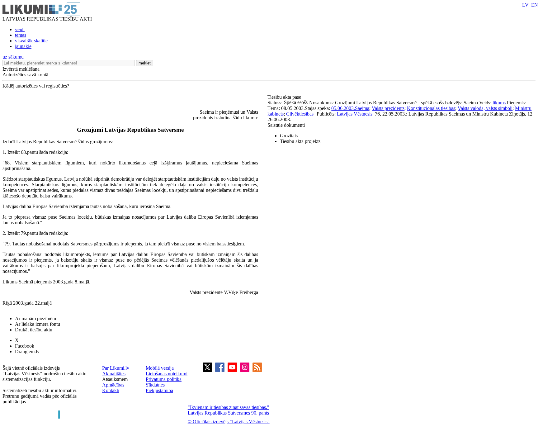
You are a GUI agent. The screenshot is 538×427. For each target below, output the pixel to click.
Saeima (362, 108)
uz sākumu (13, 56)
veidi (20, 29)
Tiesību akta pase (284, 97)
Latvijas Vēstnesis (354, 113)
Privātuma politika (164, 379)
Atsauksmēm (115, 379)
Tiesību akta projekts (300, 141)
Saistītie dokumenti (286, 125)
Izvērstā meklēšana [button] (21, 69)
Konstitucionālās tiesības (431, 108)
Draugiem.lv (27, 351)
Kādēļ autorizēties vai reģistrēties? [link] (35, 85)
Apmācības (113, 384)
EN (534, 4)
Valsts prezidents (388, 108)
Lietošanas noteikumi (166, 373)
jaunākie (23, 46)
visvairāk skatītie (31, 40)
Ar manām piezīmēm (35, 318)
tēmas (20, 35)
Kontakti (110, 390)
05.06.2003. (343, 108)
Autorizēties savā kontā (25, 74)
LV (525, 4)
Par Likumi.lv (115, 368)
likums (499, 102)
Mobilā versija (160, 368)
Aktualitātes (113, 373)
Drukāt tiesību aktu (33, 329)
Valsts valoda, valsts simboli (485, 108)
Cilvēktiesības (300, 113)
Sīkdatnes (155, 384)
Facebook (24, 346)
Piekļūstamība (159, 390)
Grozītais (289, 135)
